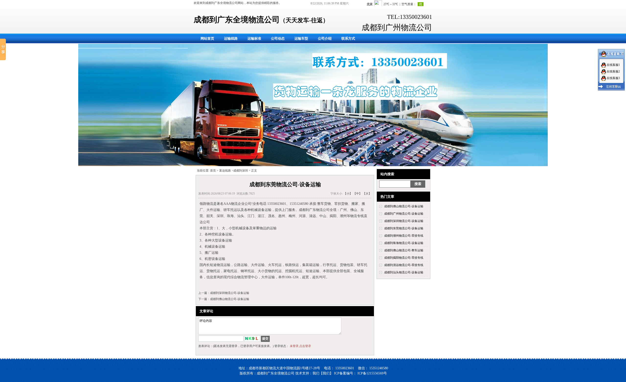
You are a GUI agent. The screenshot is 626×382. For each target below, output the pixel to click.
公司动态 (278, 38)
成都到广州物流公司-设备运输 (403, 213)
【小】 (348, 193)
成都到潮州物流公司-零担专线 (403, 235)
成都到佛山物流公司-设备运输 (403, 206)
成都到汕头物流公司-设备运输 (403, 272)
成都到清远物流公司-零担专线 (403, 265)
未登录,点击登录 (300, 346)
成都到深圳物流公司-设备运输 (403, 221)
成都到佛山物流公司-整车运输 (403, 250)
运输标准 (254, 38)
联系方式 (348, 38)
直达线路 (225, 170)
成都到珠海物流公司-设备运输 (403, 243)
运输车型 (301, 38)
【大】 (367, 193)
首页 (213, 170)
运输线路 (231, 38)
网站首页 (207, 38)
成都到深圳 (240, 170)
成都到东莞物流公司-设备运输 (403, 228)
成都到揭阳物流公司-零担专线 (403, 257)
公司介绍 (325, 38)
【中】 (357, 193)
